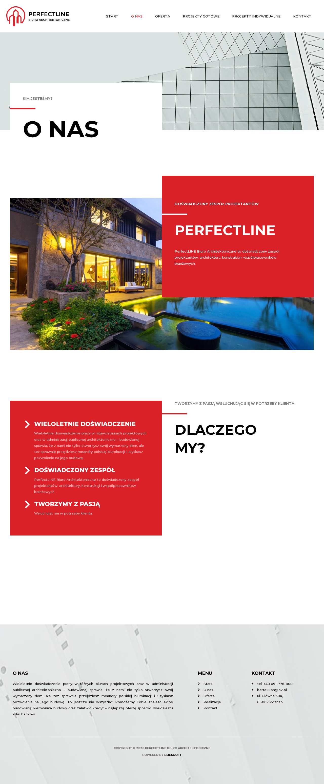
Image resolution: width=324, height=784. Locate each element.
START (112, 16)
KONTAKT (302, 16)
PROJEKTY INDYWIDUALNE (256, 16)
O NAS (137, 16)
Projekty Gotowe (201, 16)
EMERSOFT (173, 755)
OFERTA (162, 16)
